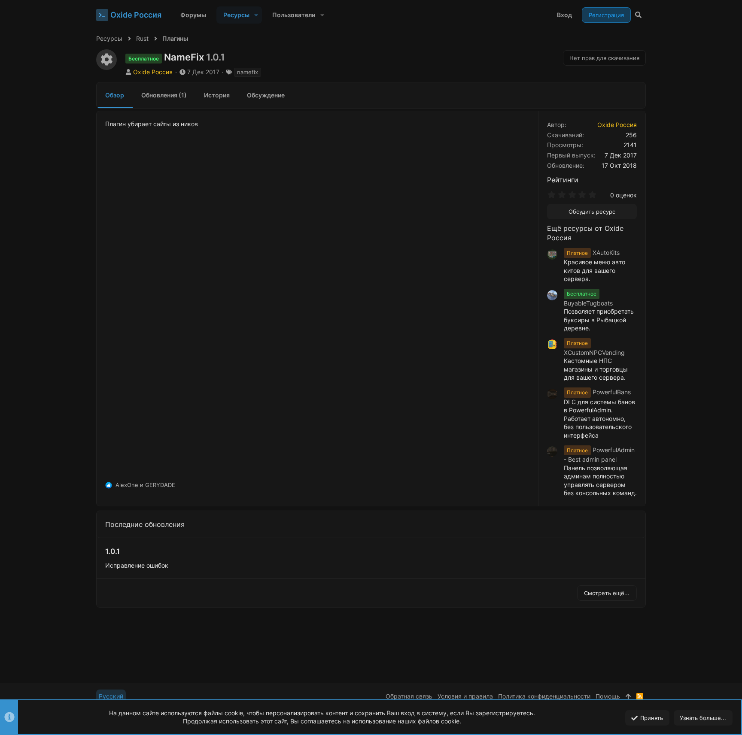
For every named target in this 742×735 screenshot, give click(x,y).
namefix (247, 72)
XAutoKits (593, 252)
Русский (111, 696)
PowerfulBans (599, 392)
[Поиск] (638, 15)
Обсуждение (266, 95)
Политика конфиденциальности (544, 696)
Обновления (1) (164, 95)
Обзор (114, 95)
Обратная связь (409, 696)
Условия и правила (465, 696)
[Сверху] (628, 696)
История (217, 95)
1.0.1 (112, 551)
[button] (256, 15)
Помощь (608, 696)
